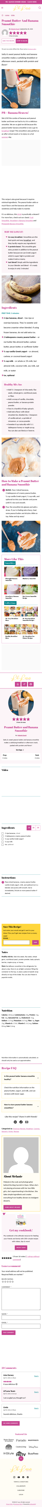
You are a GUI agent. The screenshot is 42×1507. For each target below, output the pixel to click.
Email (6, 938)
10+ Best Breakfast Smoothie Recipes (29, 619)
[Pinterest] (27, 1477)
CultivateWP (33, 1504)
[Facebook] (23, 1477)
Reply (36, 1376)
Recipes (7, 15)
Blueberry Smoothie (29, 578)
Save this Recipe (8, 41)
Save (35, 942)
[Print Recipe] (31, 684)
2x (34, 828)
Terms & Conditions (21, 1482)
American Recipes (19, 1129)
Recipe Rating (7, 1279)
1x (29, 828)
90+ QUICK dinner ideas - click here (21, 2)
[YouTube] (19, 1477)
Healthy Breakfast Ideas (11, 637)
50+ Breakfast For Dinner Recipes (29, 637)
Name (5, 1314)
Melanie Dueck (15, 29)
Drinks (13, 15)
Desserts (5, 1131)
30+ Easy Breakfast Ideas (11, 619)
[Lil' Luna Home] (22, 8)
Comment (7, 1287)
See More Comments (10, 1423)
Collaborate (21, 1486)
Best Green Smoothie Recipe (29, 597)
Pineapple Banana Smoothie (12, 224)
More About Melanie (12, 1207)
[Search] (40, 7)
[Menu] (2, 7)
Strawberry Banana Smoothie (21, 221)
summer (5, 137)
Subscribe (20, 1490)
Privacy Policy (9, 1504)
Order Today (21, 1247)
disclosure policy (32, 49)
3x (38, 828)
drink (19, 214)
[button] (11, 33)
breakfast (5, 131)
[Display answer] (38, 1078)
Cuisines (37, 1129)
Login (21, 1494)
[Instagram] (14, 1477)
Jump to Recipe (22, 41)
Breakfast (29, 1129)
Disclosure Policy (18, 1504)
